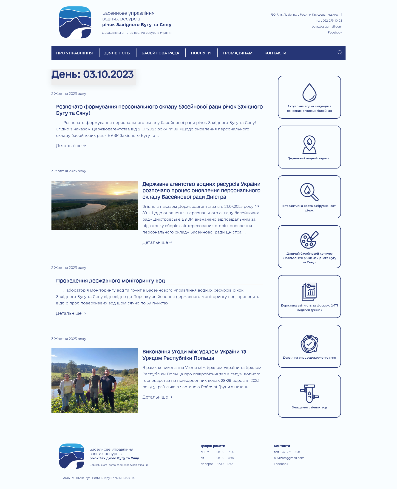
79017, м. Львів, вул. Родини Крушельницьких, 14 (306, 14)
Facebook (335, 32)
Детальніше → (71, 145)
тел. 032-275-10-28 (329, 20)
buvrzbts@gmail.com (327, 26)
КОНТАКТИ (275, 53)
